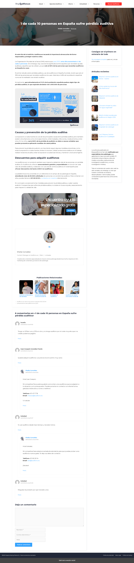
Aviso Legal (118, 555)
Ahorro (70, 4)
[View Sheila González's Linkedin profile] (49, 246)
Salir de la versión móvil (67, 560)
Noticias (73, 28)
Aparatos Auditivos (56, 4)
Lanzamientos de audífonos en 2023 (27, 303)
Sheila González (31, 370)
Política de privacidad (108, 555)
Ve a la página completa (99, 59)
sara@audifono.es (33, 460)
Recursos (97, 4)
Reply (19, 338)
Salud (41, 4)
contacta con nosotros (49, 178)
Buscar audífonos (113, 4)
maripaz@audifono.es (34, 395)
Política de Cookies (127, 555)
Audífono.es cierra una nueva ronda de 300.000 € (31, 301)
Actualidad (83, 4)
